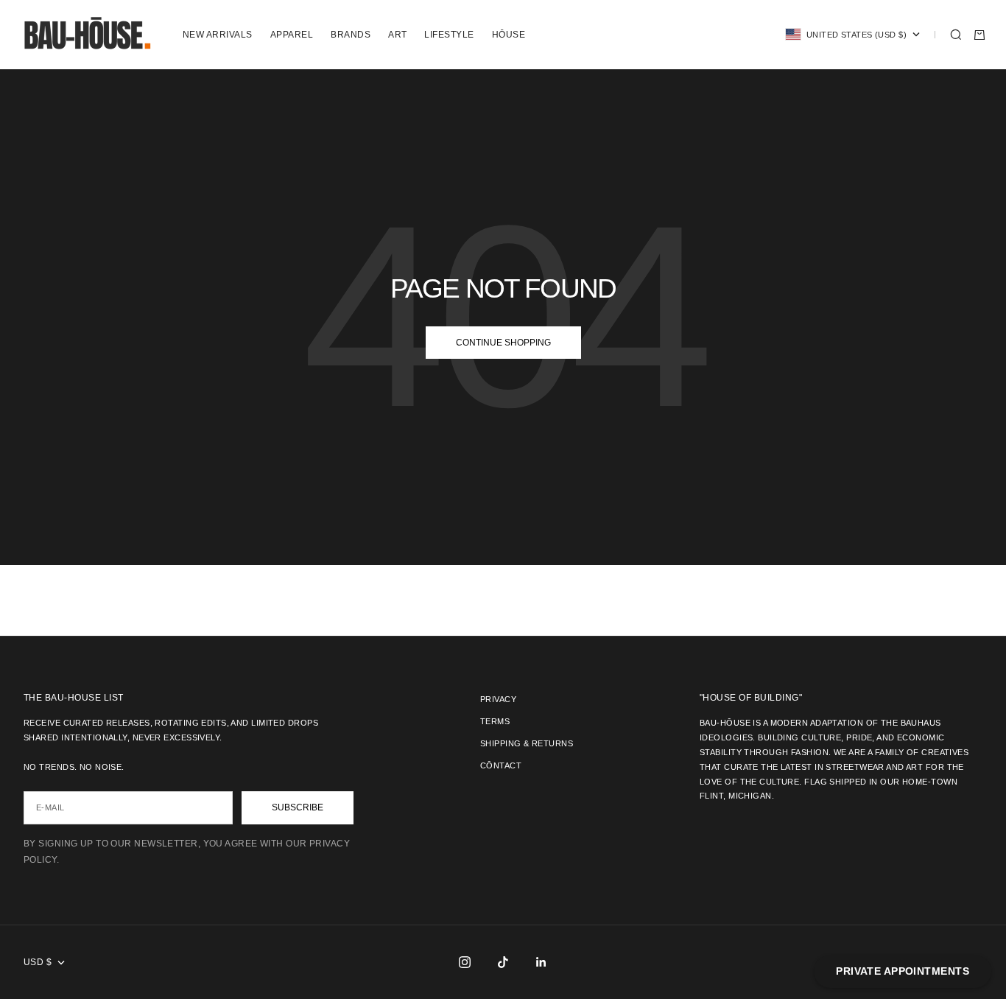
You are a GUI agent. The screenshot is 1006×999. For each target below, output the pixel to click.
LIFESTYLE (449, 34)
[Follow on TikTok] (503, 962)
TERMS (495, 721)
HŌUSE (508, 34)
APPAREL (291, 34)
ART (397, 34)
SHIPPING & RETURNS (526, 743)
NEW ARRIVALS (218, 34)
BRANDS (350, 34)
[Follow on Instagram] (464, 962)
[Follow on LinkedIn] (541, 962)
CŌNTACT (500, 765)
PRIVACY (498, 699)
